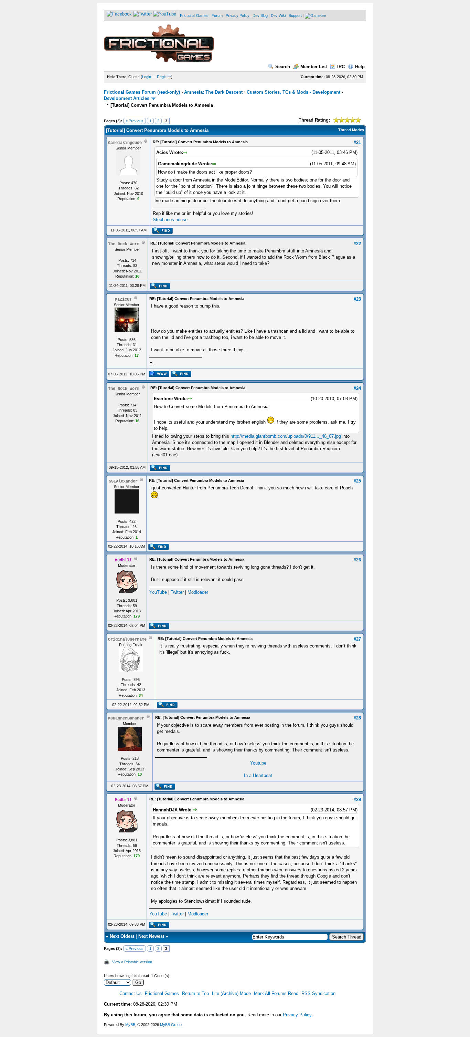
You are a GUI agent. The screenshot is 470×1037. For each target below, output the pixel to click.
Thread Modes (351, 130)
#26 (357, 559)
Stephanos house (170, 219)
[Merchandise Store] (315, 15)
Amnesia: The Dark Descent (213, 92)
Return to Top (195, 993)
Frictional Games (194, 15)
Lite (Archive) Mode (231, 993)
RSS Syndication (318, 993)
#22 (357, 243)
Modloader (198, 592)
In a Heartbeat (258, 775)
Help (360, 66)
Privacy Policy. (298, 1014)
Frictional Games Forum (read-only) (142, 92)
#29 (357, 799)
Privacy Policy (237, 15)
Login (146, 77)
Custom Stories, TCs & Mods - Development (293, 92)
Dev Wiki (278, 15)
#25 (357, 481)
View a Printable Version (132, 962)
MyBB (130, 1025)
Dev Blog (260, 15)
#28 (357, 717)
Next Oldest (122, 936)
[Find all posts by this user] (162, 232)
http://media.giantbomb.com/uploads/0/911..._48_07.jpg (286, 436)
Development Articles (126, 98)
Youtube (258, 763)
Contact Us (130, 993)
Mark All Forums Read (276, 993)
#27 (357, 639)
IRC (341, 66)
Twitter (177, 592)
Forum (217, 15)
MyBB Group (171, 1025)
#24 (357, 388)
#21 (357, 142)
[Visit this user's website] (158, 376)
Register (164, 77)
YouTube (158, 592)
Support (295, 15)
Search (282, 66)
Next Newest (151, 936)
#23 (357, 299)
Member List (313, 66)
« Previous (134, 121)
